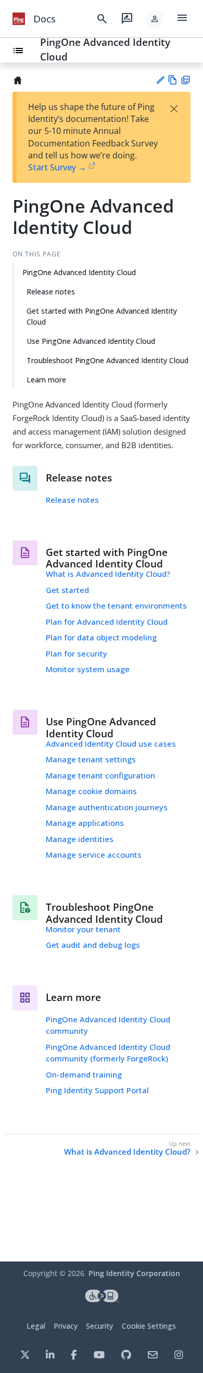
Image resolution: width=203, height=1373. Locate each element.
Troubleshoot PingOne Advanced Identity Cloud (107, 360)
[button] (155, 19)
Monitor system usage (88, 669)
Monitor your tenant (83, 929)
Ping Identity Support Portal (97, 1090)
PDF (186, 80)
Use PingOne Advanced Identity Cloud (91, 341)
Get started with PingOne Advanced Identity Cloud (102, 316)
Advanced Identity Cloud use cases (111, 743)
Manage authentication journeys (107, 807)
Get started (67, 590)
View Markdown (172, 80)
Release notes (51, 291)
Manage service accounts (94, 854)
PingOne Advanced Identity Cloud (79, 272)
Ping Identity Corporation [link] (134, 1273)
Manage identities (79, 839)
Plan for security (76, 653)
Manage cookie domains (91, 791)
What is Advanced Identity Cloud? (108, 573)
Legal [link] (36, 1326)
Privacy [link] (66, 1326)
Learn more (46, 380)
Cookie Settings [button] (149, 1326)
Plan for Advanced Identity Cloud (107, 621)
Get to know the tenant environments (116, 605)
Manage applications (85, 823)
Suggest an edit (160, 80)
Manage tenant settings (91, 759)
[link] (18, 19)
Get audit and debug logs (93, 944)
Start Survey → (57, 167)
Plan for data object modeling (101, 637)
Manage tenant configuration (100, 775)
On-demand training (84, 1074)
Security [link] (99, 1326)
